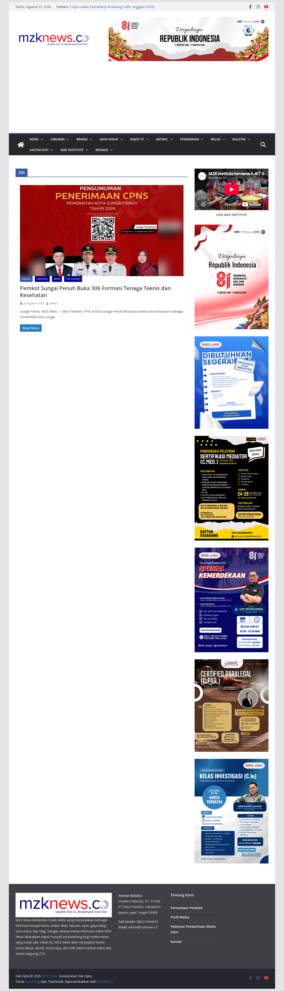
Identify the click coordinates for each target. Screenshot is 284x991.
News (34, 139)
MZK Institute (72, 150)
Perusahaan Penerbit (187, 908)
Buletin (239, 139)
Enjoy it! (137, 139)
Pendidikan (189, 139)
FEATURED (42, 279)
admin (53, 303)
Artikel (162, 139)
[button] (41, 139)
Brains (82, 139)
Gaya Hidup (109, 139)
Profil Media (180, 917)
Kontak (176, 941)
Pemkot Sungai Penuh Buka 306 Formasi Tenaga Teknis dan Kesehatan (95, 291)
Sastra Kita (39, 150)
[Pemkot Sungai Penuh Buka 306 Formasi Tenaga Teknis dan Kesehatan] (101, 230)
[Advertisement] (142, 100)
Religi (216, 139)
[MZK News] (21, 144)
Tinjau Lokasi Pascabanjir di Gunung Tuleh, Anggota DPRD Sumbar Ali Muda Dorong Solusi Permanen (112, 9)
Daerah (26, 279)
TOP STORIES (73, 279)
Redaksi (101, 150)
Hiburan (58, 139)
